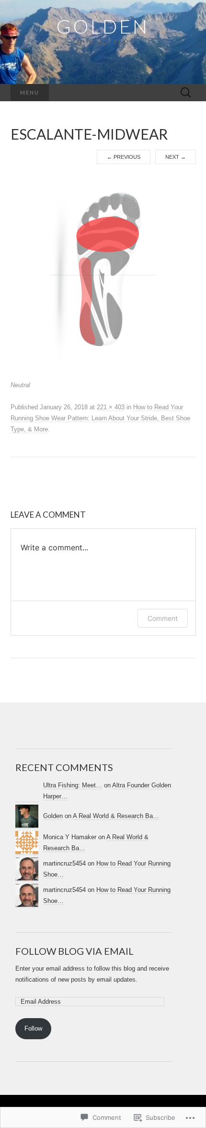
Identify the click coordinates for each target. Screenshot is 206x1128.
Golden (53, 815)
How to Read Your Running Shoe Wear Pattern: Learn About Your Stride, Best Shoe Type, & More (100, 418)
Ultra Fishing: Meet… (72, 785)
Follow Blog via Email (74, 951)
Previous (123, 157)
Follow (33, 1028)
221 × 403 (111, 407)
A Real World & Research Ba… (116, 815)
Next (175, 157)
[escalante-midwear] (103, 271)
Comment (163, 618)
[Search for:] (186, 92)
